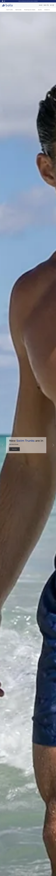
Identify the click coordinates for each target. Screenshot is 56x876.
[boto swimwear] (7, 5)
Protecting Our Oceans (29, 9)
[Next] (53, 445)
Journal (40, 9)
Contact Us (47, 9)
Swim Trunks (9, 9)
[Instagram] (4, 1)
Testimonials (18, 9)
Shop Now (14, 449)
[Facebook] (2, 1)
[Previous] (2, 445)
